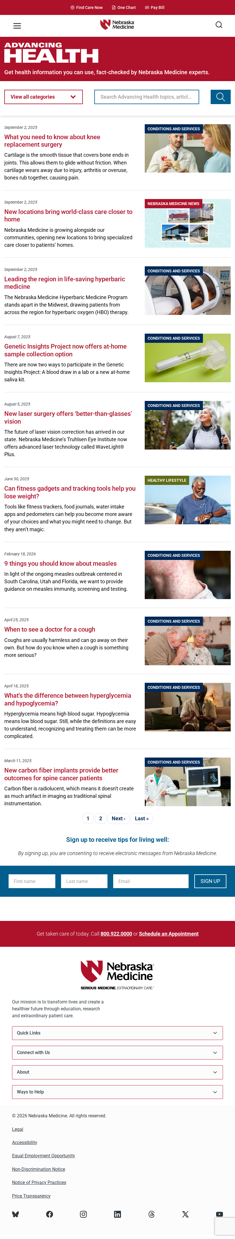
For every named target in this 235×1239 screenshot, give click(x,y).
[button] (43, 97)
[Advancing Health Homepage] (117, 53)
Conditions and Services (174, 129)
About (23, 1072)
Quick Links (28, 1033)
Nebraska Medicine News (173, 203)
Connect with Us (33, 1052)
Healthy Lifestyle (167, 480)
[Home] (117, 26)
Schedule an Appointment (169, 934)
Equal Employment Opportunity (43, 1155)
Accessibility (24, 1142)
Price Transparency (31, 1196)
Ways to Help (30, 1092)
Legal (17, 1129)
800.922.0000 (116, 934)
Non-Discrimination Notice (38, 1169)
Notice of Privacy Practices (39, 1182)
